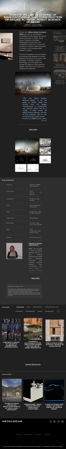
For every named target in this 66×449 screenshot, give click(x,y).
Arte (28, 307)
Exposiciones (49, 311)
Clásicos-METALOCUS (51, 307)
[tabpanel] (33, 341)
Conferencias (30, 311)
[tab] (20, 307)
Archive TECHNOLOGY (33, 364)
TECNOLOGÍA (20, 307)
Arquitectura (37, 307)
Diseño (40, 311)
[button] (5, 340)
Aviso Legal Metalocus (29, 446)
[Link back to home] (12, 422)
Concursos (19, 311)
